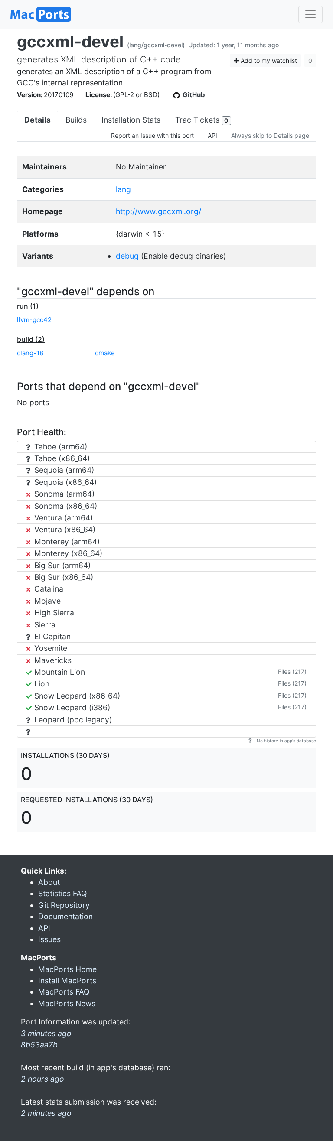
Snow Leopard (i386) (71, 707)
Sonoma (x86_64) (64, 505)
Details (37, 119)
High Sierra (53, 612)
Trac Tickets (201, 119)
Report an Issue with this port (152, 135)
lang (123, 189)
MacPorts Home (67, 969)
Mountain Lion (58, 671)
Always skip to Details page (270, 135)
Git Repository (64, 905)
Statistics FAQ (62, 893)
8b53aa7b (39, 1044)
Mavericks (52, 660)
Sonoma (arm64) (63, 493)
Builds (76, 119)
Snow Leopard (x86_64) (76, 695)
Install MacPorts (67, 980)
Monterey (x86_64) (67, 553)
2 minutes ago (46, 1113)
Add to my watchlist (268, 60)
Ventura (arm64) (62, 517)
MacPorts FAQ (63, 991)
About (49, 882)
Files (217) (292, 671)
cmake (105, 353)
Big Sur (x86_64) (62, 577)
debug (127, 255)
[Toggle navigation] (310, 14)
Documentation (65, 916)
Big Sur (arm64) (61, 565)
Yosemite (49, 648)
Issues (49, 939)
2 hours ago (42, 1078)
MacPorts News (66, 1003)
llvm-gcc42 (34, 319)
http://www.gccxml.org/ (158, 211)
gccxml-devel (70, 41)
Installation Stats (130, 119)
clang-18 (30, 353)
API (212, 135)
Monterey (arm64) (66, 541)
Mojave (46, 600)
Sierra (44, 624)
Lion (40, 683)
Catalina (47, 588)
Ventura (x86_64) (63, 529)
